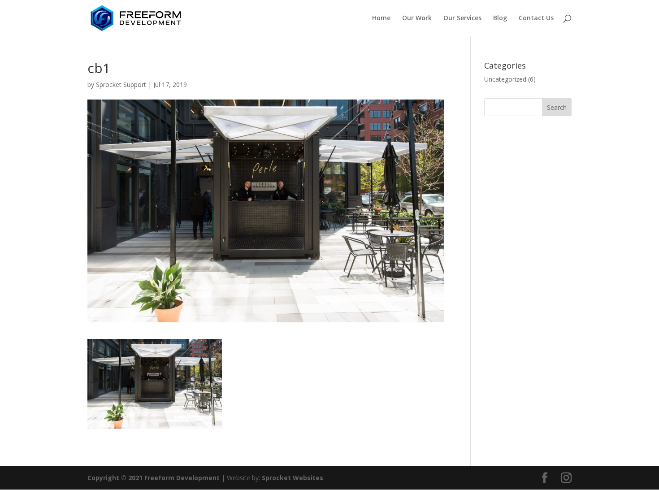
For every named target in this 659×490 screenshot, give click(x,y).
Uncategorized (505, 79)
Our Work (417, 18)
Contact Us (536, 18)
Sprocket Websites (292, 477)
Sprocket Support (121, 84)
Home (381, 18)
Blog (500, 18)
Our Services (462, 18)
